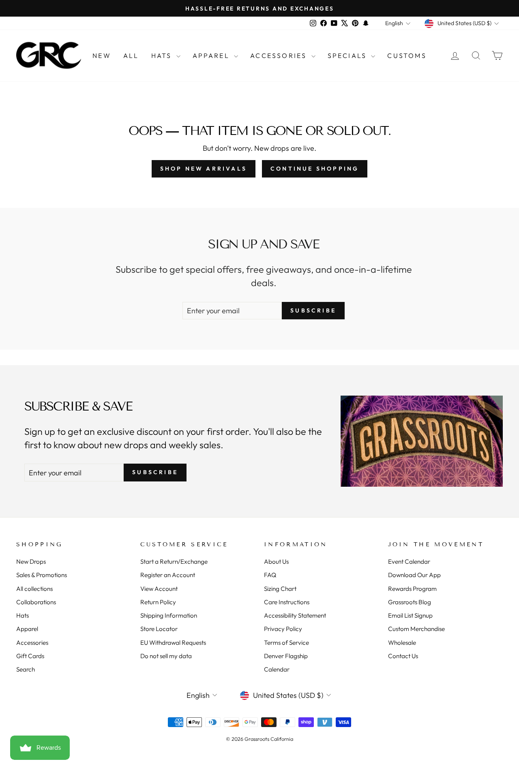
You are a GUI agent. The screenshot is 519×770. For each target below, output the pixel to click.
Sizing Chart (280, 588)
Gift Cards (30, 656)
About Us (276, 561)
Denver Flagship (286, 656)
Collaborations (36, 602)
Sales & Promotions (41, 575)
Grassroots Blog (409, 602)
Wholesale (402, 642)
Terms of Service (286, 642)
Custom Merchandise (416, 629)
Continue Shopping (314, 168)
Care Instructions (286, 602)
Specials (348, 55)
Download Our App (414, 575)
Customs (406, 55)
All (131, 55)
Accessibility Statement (295, 615)
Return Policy (158, 602)
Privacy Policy (283, 629)
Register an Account (167, 575)
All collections (34, 588)
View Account (159, 588)
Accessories (279, 55)
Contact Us (403, 656)
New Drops (31, 561)
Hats (162, 55)
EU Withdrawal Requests (173, 642)
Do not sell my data (166, 656)
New (101, 55)
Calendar (277, 669)
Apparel (212, 55)
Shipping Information (168, 615)
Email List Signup (410, 615)
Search (25, 669)
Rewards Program (412, 588)
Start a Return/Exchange (174, 561)
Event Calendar (409, 561)
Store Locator (159, 629)
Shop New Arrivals (203, 168)
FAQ (270, 575)
